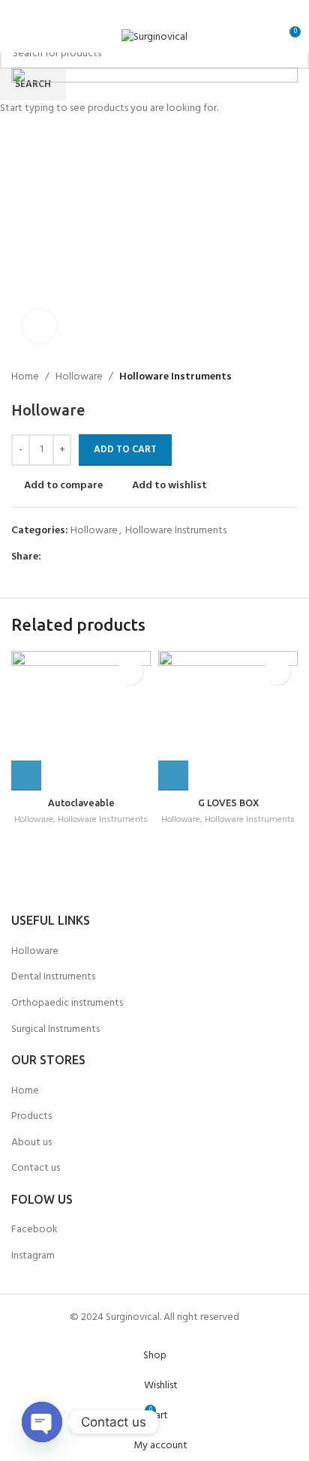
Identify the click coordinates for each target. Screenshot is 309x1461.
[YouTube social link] (173, 11)
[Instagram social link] (154, 11)
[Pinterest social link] (192, 11)
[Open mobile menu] (17, 37)
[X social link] (135, 11)
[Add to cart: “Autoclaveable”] (26, 775)
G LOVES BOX (228, 802)
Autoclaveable (81, 802)
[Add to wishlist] (130, 671)
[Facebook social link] (116, 11)
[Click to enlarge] (39, 327)
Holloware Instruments (103, 820)
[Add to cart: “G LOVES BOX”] (173, 775)
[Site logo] (155, 37)
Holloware (33, 820)
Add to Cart (125, 450)
